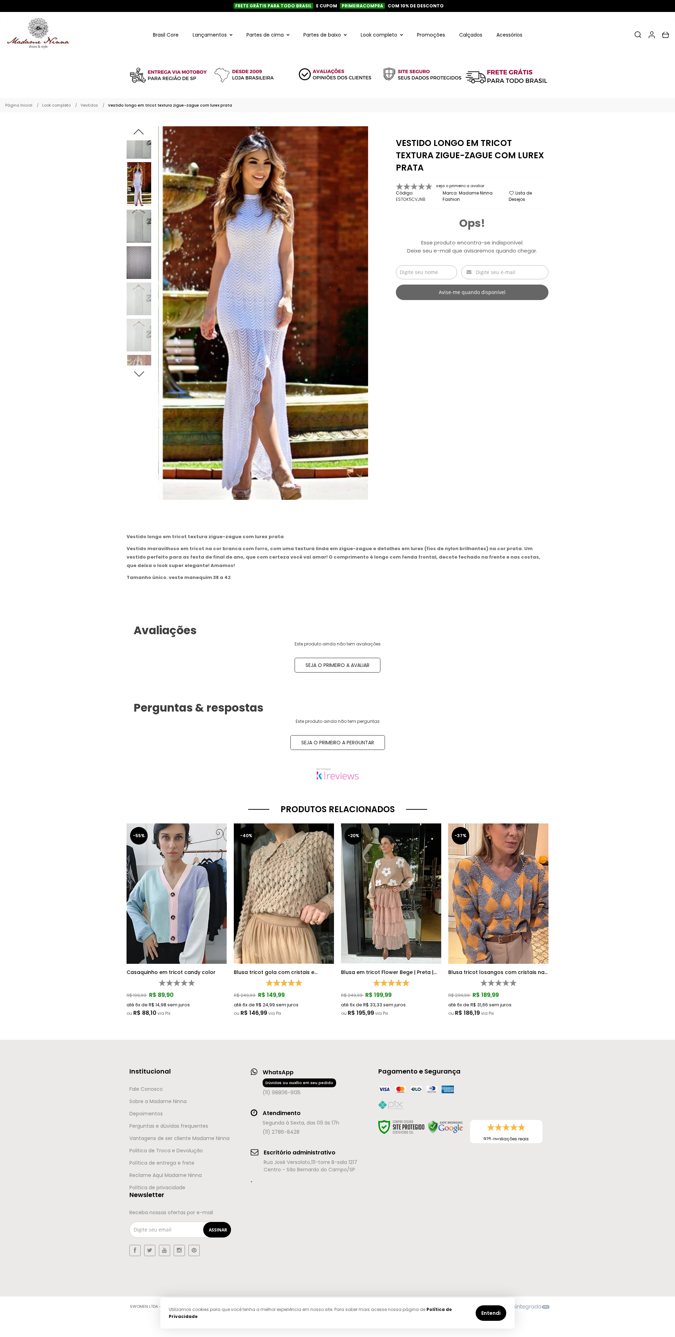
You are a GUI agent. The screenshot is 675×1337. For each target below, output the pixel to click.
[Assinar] (218, 1229)
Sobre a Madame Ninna (158, 1101)
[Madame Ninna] (38, 35)
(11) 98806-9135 (298, 1088)
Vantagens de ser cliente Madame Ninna (179, 1138)
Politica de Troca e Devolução (166, 1150)
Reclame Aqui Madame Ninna (165, 1175)
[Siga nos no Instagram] (179, 1250)
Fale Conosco (146, 1089)
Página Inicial (18, 105)
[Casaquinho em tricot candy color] (177, 920)
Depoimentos (146, 1113)
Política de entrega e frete (161, 1162)
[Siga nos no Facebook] (135, 1250)
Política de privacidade (157, 1187)
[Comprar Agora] (178, 872)
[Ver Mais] (178, 891)
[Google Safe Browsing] (445, 1127)
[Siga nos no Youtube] (164, 1250)
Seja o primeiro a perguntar (337, 742)
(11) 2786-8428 (281, 1131)
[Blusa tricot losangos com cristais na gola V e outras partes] (498, 920)
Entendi (491, 1313)
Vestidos (89, 105)
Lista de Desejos (520, 196)
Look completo (56, 105)
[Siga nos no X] (149, 1250)
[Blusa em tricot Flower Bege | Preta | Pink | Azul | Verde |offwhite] (391, 920)
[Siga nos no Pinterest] (194, 1250)
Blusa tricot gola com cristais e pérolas (274, 972)
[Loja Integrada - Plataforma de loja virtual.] (522, 1306)
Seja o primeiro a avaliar (337, 665)
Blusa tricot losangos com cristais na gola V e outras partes (496, 972)
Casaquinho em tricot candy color (171, 972)
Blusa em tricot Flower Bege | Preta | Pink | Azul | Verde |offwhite (387, 972)
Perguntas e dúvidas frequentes (168, 1125)
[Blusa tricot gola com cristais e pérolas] (284, 920)
